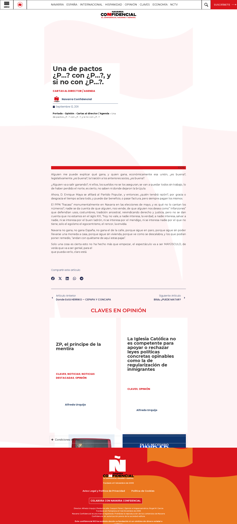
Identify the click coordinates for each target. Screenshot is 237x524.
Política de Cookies (142, 490)
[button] (53, 278)
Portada (58, 113)
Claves (61, 374)
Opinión (69, 113)
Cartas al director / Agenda (74, 91)
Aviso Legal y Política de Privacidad (104, 490)
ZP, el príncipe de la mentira (78, 346)
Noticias (73, 374)
